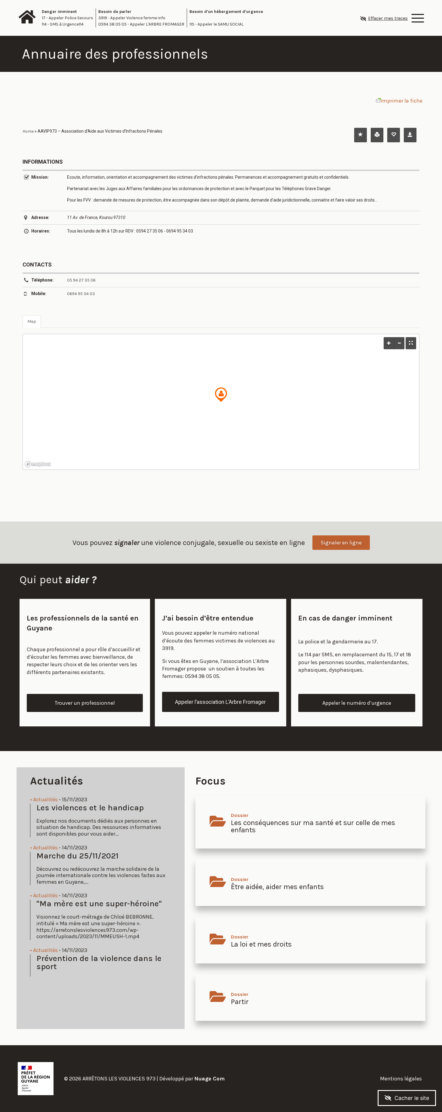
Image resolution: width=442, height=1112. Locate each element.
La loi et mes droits (261, 944)
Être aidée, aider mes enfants (277, 887)
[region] (221, 402)
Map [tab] (31, 321)
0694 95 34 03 (81, 293)
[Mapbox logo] (38, 464)
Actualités (45, 799)
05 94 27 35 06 (81, 280)
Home (28, 131)
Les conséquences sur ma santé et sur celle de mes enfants (313, 826)
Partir (240, 1001)
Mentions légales (401, 1078)
